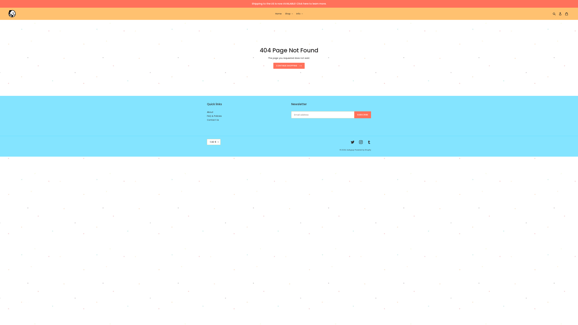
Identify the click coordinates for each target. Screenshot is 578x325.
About (210, 112)
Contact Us (213, 119)
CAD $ (213, 141)
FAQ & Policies (214, 116)
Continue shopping (286, 65)
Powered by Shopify (363, 150)
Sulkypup (350, 150)
